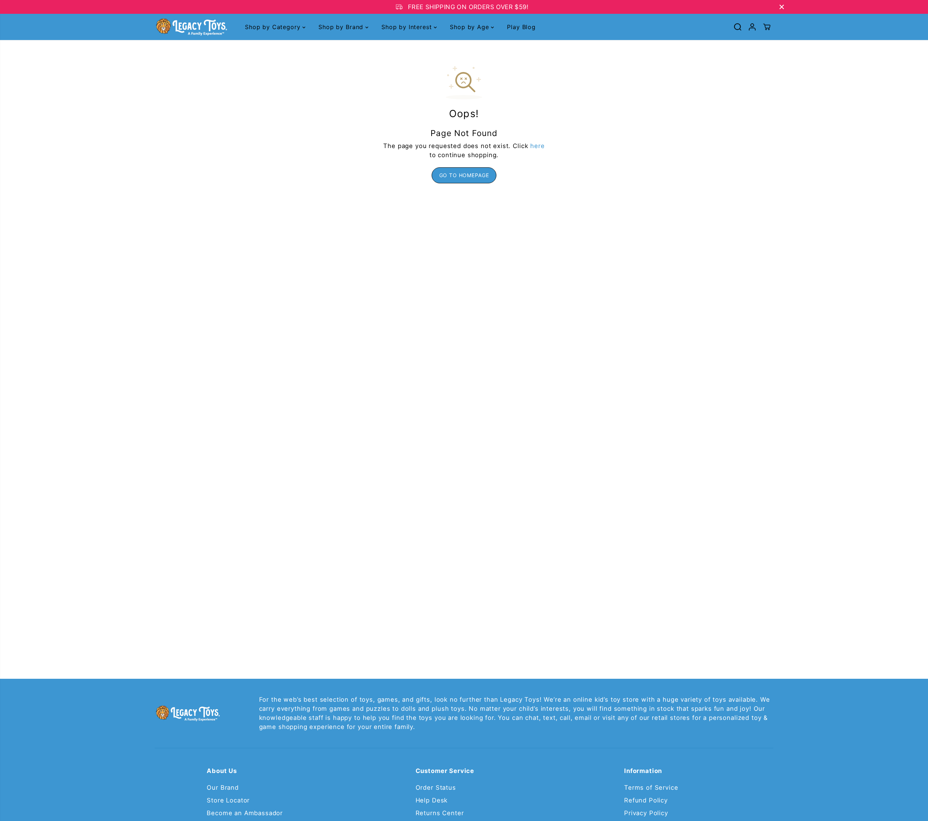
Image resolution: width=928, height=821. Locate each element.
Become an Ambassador (245, 813)
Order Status (436, 787)
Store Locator (228, 800)
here (537, 146)
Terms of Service (651, 787)
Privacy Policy (646, 813)
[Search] (737, 26)
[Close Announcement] (782, 7)
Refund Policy (646, 800)
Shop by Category (273, 27)
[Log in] (752, 26)
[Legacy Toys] (191, 27)
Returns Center (440, 813)
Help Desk (432, 800)
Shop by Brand (341, 27)
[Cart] (766, 26)
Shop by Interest (407, 27)
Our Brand (223, 787)
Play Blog (521, 27)
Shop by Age (470, 27)
